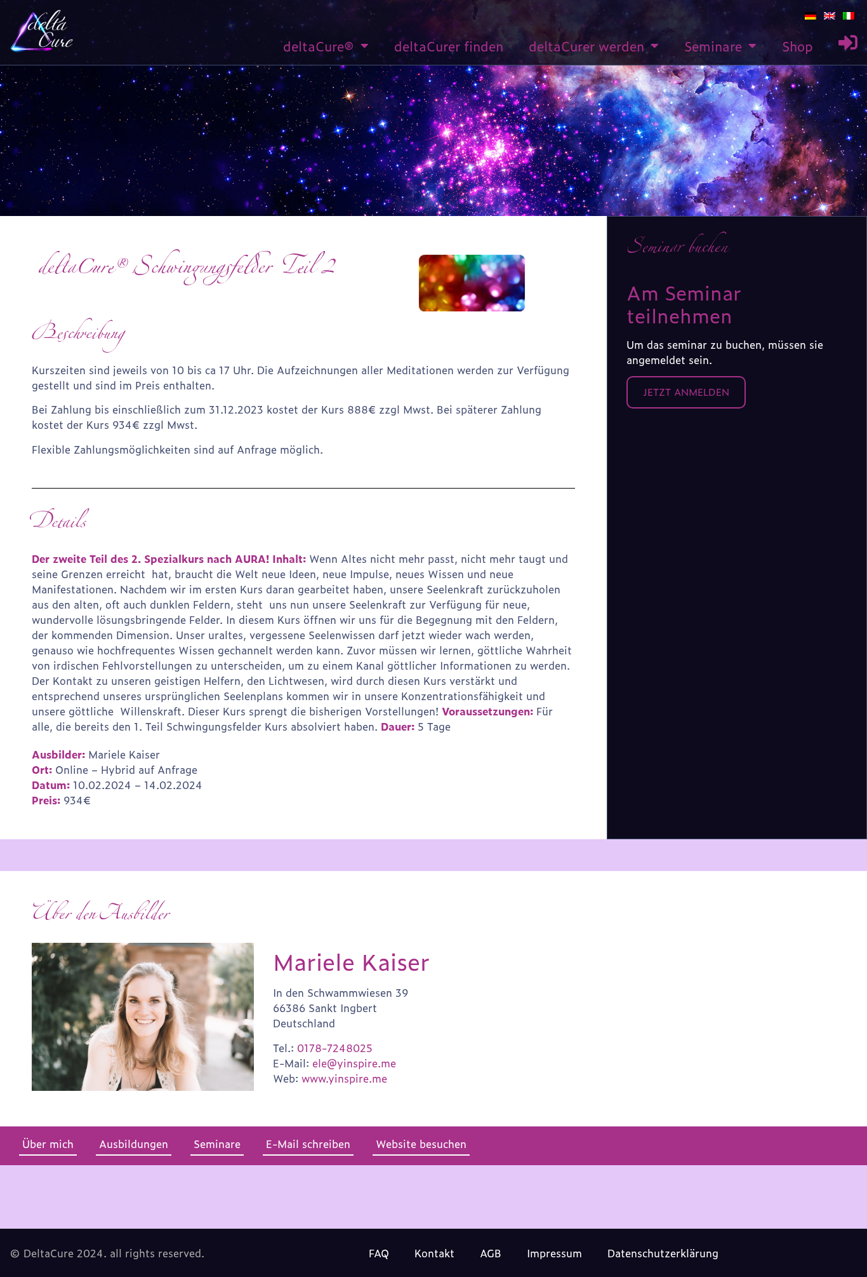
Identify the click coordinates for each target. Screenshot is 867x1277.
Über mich (48, 1143)
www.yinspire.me (344, 1078)
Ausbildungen (133, 1143)
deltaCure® (318, 45)
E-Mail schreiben (308, 1143)
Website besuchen (421, 1143)
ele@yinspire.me (354, 1063)
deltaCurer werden (586, 45)
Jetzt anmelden (686, 391)
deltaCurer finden (448, 45)
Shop (797, 45)
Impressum (554, 1252)
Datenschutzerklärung (662, 1252)
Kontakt (434, 1252)
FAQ (379, 1252)
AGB (490, 1252)
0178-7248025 (335, 1047)
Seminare (713, 45)
